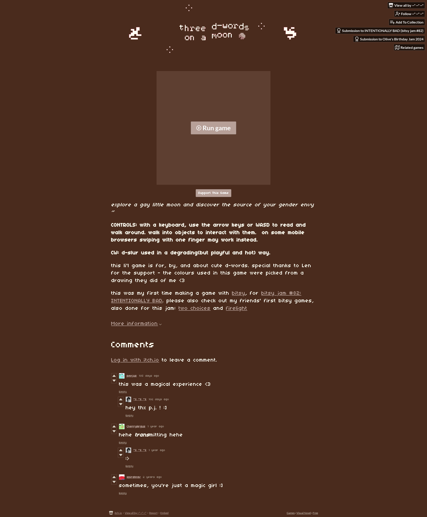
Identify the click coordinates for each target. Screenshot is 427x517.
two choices (195, 308)
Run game (217, 128)
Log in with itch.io (135, 360)
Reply (123, 391)
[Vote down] (114, 380)
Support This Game (213, 193)
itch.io (118, 513)
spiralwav (134, 477)
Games (291, 513)
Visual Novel (303, 513)
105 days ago (149, 375)
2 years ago (152, 477)
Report (153, 513)
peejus (132, 375)
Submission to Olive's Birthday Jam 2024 (391, 39)
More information (134, 323)
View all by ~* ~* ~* (135, 513)
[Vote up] (114, 375)
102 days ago (159, 399)
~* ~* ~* (140, 399)
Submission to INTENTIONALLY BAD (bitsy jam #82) (382, 30)
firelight (236, 308)
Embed (164, 513)
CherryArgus (136, 426)
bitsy (238, 293)
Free (315, 513)
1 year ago (156, 426)
